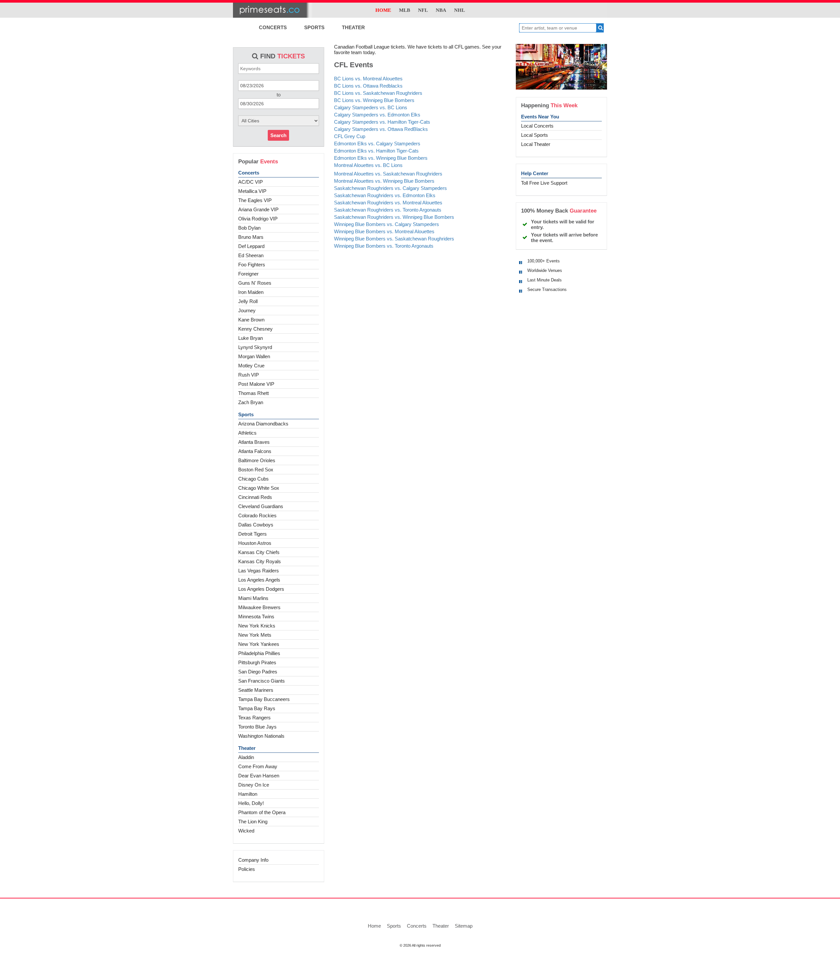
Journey (247, 310)
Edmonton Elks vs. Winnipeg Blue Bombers (381, 158)
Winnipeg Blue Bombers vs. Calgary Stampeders (386, 224)
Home (374, 926)
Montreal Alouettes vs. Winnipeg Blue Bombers (384, 181)
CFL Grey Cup (349, 136)
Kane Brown (251, 319)
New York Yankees (258, 644)
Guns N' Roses (254, 283)
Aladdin (246, 757)
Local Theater (535, 144)
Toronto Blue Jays (257, 727)
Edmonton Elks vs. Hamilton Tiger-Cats (376, 151)
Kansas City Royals (259, 561)
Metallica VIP (252, 191)
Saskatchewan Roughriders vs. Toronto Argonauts (387, 210)
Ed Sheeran (250, 255)
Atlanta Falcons (254, 451)
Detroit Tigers (252, 534)
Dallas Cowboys (255, 524)
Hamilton (247, 794)
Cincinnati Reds (255, 497)
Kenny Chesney (255, 329)
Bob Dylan (249, 228)
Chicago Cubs (253, 479)
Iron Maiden (250, 292)
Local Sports (534, 135)
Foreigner (248, 274)
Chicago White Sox (258, 488)
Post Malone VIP (256, 384)
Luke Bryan (250, 338)
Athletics (247, 433)
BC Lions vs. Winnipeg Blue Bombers (374, 100)
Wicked (246, 830)
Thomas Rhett (253, 393)
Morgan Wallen (254, 356)
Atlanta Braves (254, 442)
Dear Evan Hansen (258, 775)
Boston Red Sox (255, 469)
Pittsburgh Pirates (257, 662)
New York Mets (254, 635)
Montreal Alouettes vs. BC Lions (368, 165)
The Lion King (252, 821)
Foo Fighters (251, 264)
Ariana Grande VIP (258, 209)
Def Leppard (251, 246)
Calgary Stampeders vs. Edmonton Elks (377, 114)
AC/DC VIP (250, 182)
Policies (246, 869)
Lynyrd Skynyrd (255, 347)
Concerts (248, 172)
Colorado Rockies (257, 515)
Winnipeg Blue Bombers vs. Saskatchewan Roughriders (394, 238)
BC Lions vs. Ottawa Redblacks (368, 86)
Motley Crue (251, 365)
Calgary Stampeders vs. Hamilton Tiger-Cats (382, 122)
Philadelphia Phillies (259, 653)
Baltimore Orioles (256, 460)
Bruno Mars (250, 237)
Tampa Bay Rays (256, 708)
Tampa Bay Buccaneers (264, 699)
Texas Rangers (254, 717)
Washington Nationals (261, 736)
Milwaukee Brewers (259, 607)
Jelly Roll (248, 301)
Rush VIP (248, 375)
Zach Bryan (250, 402)
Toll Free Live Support (544, 183)
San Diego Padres (257, 671)
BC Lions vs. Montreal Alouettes (368, 78)
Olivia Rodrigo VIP (258, 218)
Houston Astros (254, 543)
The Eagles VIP (255, 200)
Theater (247, 748)
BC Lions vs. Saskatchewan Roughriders (378, 93)
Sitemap (463, 926)
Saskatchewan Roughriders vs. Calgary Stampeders (390, 188)
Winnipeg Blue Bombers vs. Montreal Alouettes (384, 231)
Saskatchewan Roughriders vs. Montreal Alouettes (388, 202)
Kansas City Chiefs (259, 552)
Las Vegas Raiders (258, 570)
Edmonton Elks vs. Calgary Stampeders (377, 143)
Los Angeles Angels (259, 580)
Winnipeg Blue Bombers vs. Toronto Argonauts (383, 246)
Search (278, 135)
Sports (246, 414)
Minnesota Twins (256, 616)
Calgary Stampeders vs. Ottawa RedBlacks (381, 129)
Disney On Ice (253, 785)
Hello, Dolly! (251, 803)
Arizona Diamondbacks (263, 423)
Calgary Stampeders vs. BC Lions (370, 107)
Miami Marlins (253, 598)
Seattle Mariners (255, 690)
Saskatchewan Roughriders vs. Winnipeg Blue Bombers (394, 217)
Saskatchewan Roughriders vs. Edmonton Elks (384, 195)
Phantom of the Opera (261, 812)
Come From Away (257, 766)
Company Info (253, 860)
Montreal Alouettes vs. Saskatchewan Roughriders (388, 173)
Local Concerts (537, 126)
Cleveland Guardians (260, 506)
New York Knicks (256, 625)
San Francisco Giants (261, 681)
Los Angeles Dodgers (261, 589)
